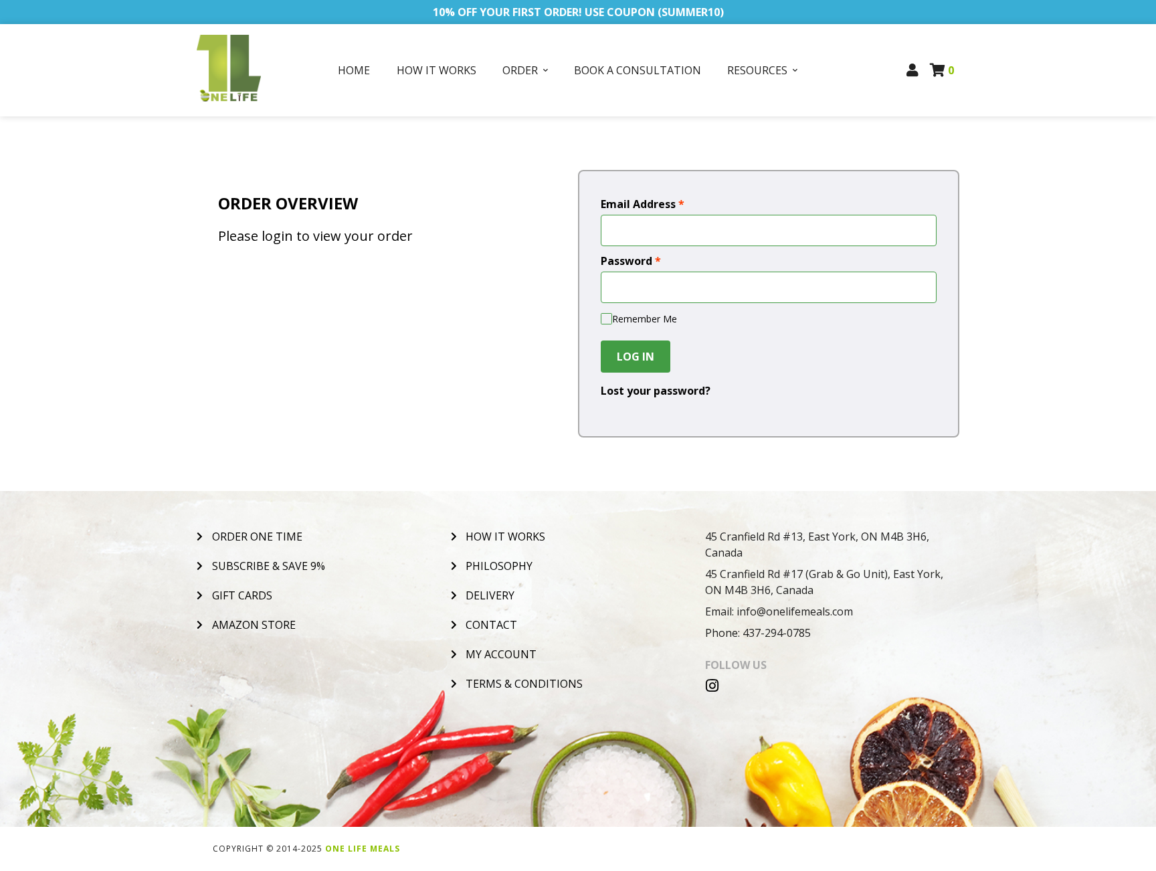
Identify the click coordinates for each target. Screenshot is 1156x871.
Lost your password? (655, 390)
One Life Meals (362, 848)
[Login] (913, 70)
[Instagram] (712, 685)
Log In (635, 356)
